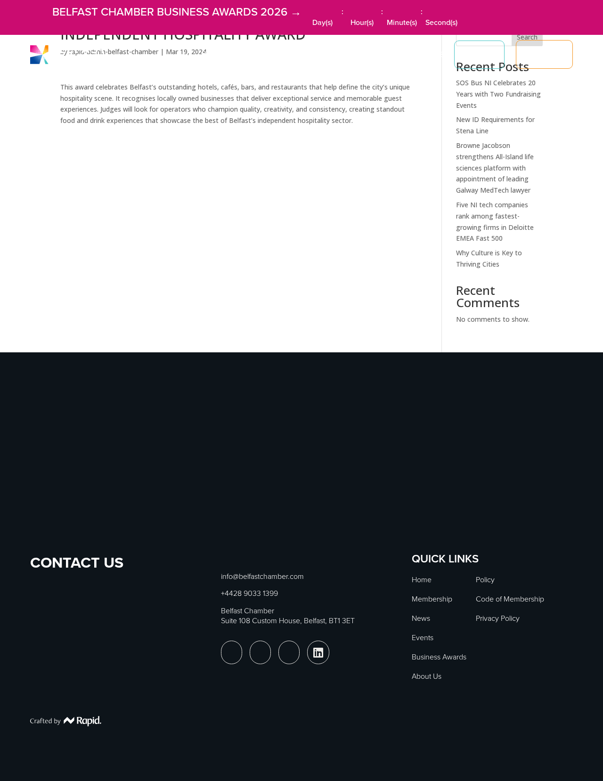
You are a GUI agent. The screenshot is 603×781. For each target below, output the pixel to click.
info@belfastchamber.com (262, 576)
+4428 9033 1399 (249, 593)
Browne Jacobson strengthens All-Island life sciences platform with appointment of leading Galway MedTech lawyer (495, 168)
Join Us (544, 54)
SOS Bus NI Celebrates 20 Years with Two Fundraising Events (498, 94)
